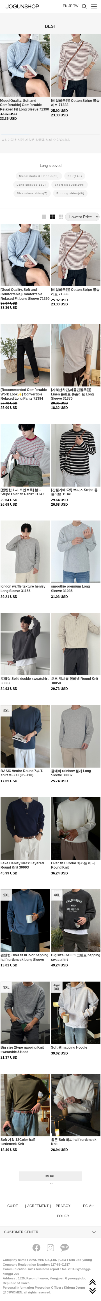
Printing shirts (70, 193)
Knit (75, 176)
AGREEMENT (38, 1206)
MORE (50, 1176)
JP (70, 6)
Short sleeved (69, 184)
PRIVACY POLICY (66, 1211)
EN (65, 6)
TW (75, 6)
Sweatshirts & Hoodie (39, 176)
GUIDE (16, 1206)
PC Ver (88, 1206)
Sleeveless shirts (32, 193)
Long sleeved (31, 184)
